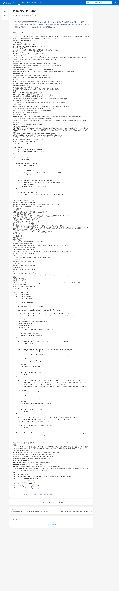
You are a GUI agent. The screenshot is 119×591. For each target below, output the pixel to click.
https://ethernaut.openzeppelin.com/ (24, 480)
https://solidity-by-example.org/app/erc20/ (26, 486)
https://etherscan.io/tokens (21, 474)
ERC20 (46, 494)
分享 (62, 502)
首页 (14, 2)
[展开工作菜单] (48, 2)
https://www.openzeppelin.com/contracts (25, 478)
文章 (19, 2)
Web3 (35, 494)
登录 (114, 2)
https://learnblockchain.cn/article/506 (24, 273)
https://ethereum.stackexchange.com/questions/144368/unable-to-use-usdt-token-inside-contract (43, 275)
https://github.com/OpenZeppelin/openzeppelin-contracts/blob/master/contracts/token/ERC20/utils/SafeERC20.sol (48, 283)
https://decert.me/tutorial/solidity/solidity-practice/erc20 (30, 488)
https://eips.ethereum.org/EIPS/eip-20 (24, 200)
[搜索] (110, 2)
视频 (23, 2)
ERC (41, 494)
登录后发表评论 (51, 524)
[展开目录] (5, 13)
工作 (44, 2)
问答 (39, 2)
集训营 (34, 2)
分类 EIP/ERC (24, 494)
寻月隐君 (15, 15)
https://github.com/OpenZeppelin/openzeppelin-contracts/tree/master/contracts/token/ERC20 (42, 251)
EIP (51, 494)
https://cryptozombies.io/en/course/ (24, 482)
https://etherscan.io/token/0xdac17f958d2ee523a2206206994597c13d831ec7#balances (40, 245)
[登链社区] (7, 2)
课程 (28, 2)
